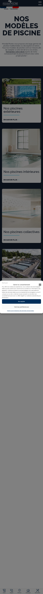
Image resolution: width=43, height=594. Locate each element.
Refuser (5, 283)
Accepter (21, 301)
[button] (40, 285)
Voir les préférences (21, 307)
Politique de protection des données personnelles (20, 310)
